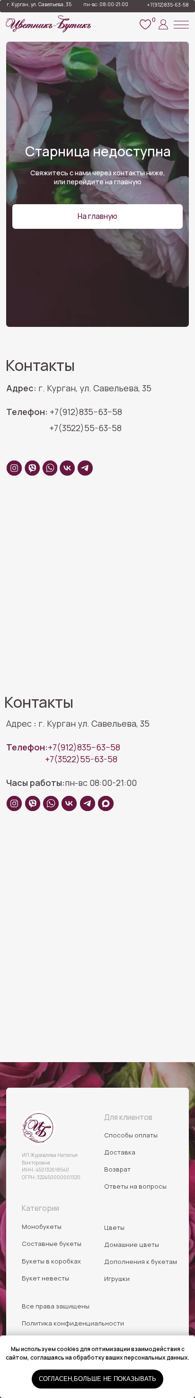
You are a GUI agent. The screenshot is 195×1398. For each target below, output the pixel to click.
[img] (38, 1128)
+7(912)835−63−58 (63, 747)
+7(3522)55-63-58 (81, 759)
